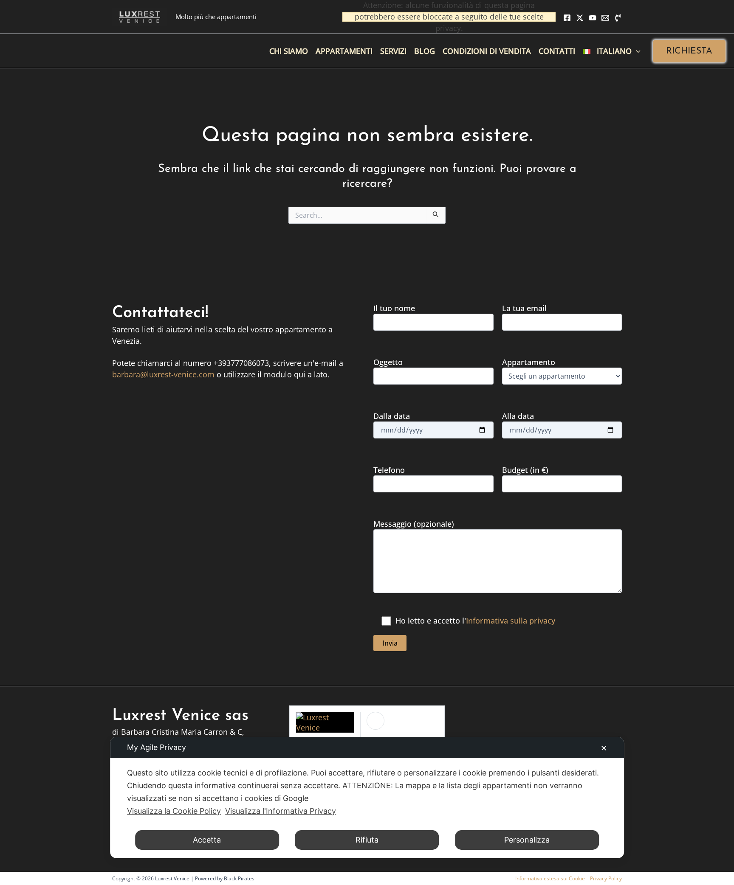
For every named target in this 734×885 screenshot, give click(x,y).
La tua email (524, 308)
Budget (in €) (525, 470)
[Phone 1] (618, 18)
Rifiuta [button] (367, 839)
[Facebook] (567, 18)
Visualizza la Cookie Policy (174, 810)
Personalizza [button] (527, 839)
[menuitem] (611, 51)
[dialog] (367, 797)
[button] (689, 51)
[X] (580, 18)
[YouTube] (592, 18)
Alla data (518, 416)
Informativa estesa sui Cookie (550, 878)
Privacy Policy (606, 878)
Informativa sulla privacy (510, 620)
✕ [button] (604, 748)
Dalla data (391, 416)
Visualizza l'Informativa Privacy (280, 810)
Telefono (389, 470)
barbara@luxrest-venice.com (163, 374)
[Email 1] (605, 18)
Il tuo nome (394, 308)
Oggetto (388, 362)
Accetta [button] (207, 839)
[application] (636, 51)
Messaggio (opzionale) (413, 524)
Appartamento (528, 362)
